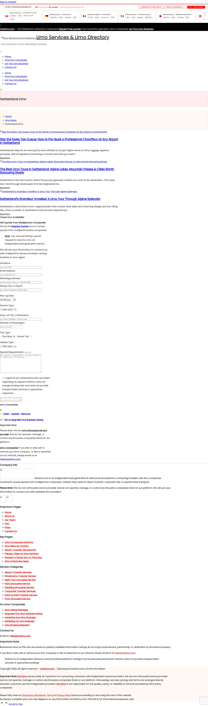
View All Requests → (175, 7)
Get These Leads (196, 7)
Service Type (7, 305)
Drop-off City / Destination (14, 315)
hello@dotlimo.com (20, 635)
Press (8, 527)
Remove (25, 413)
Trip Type (5, 332)
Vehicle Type (7, 342)
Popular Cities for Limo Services (22, 553)
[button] (13, 89)
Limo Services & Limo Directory (72, 37)
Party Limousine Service (17, 583)
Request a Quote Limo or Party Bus (23, 557)
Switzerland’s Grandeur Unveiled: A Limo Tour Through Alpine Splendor (50, 199)
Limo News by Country (17, 546)
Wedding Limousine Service (19, 587)
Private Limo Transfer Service (20, 576)
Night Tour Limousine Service (20, 579)
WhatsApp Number (10, 278)
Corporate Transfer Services (20, 591)
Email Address (7, 270)
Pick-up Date (7, 295)
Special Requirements (15, 352)
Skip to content (8, 1)
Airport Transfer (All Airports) (20, 549)
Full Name (5, 263)
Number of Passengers (12, 322)
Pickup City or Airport (11, 285)
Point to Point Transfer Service (21, 595)
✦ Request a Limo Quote (151, 7)
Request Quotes (20, 226)
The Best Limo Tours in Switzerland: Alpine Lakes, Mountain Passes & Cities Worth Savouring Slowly (57, 171)
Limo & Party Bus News (17, 561)
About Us (10, 516)
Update (15, 413)
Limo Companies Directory (19, 542)
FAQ (7, 523)
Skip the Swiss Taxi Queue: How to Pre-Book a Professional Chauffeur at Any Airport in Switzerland (59, 141)
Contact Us (11, 531)
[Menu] (1, 51)
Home (8, 512)
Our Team (10, 519)
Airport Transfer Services (18, 572)
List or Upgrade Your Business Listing (23, 419)
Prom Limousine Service (17, 598)
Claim (6, 413)
